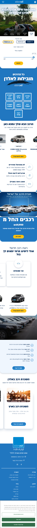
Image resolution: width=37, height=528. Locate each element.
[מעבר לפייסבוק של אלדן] (21, 465)
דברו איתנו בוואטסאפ (17, 457)
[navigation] (18, 424)
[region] (18, 514)
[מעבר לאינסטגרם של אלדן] (17, 464)
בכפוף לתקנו (17, 170)
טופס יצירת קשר (17, 461)
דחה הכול (18, 519)
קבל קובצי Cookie (18, 524)
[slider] (34, 57)
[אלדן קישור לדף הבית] (19, 2)
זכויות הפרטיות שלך (18, 514)
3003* (12, 453)
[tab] (31, 34)
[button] (35, 2)
